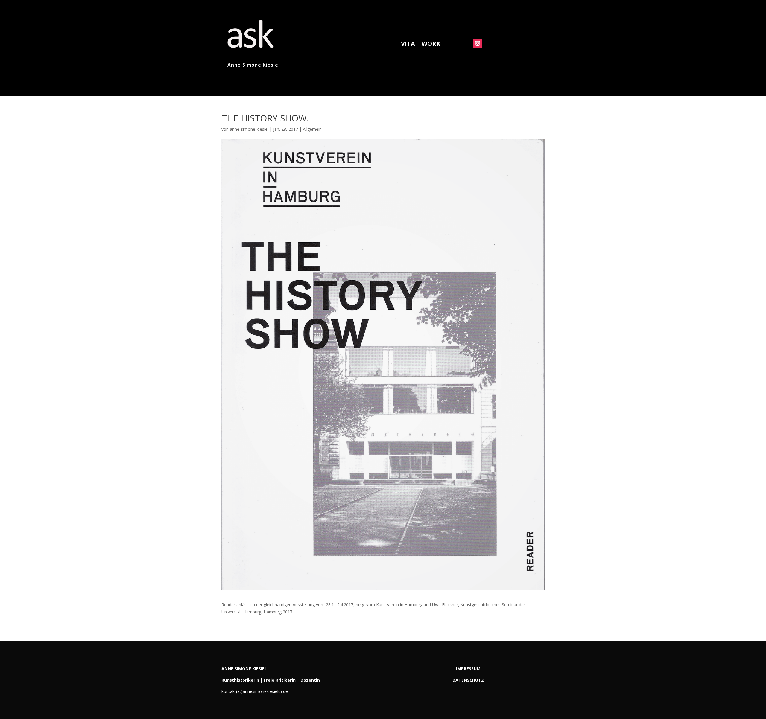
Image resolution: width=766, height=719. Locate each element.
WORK (431, 45)
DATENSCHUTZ (468, 680)
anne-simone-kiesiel (249, 129)
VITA (408, 45)
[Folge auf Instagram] (477, 43)
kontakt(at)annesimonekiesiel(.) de (254, 691)
